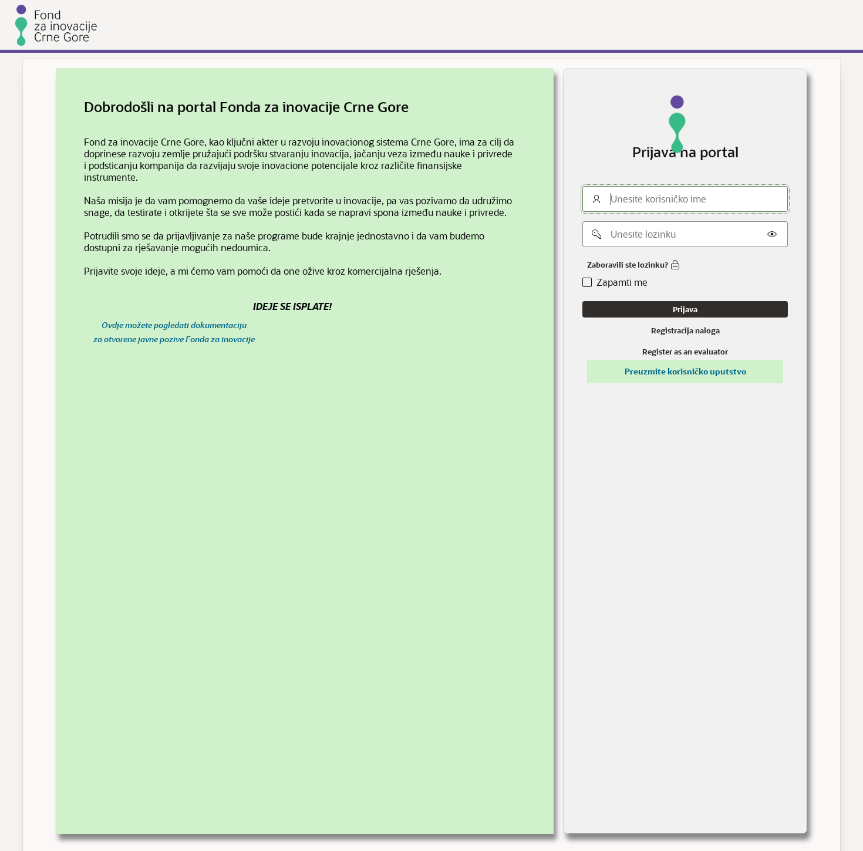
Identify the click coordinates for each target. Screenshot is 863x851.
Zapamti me (622, 282)
